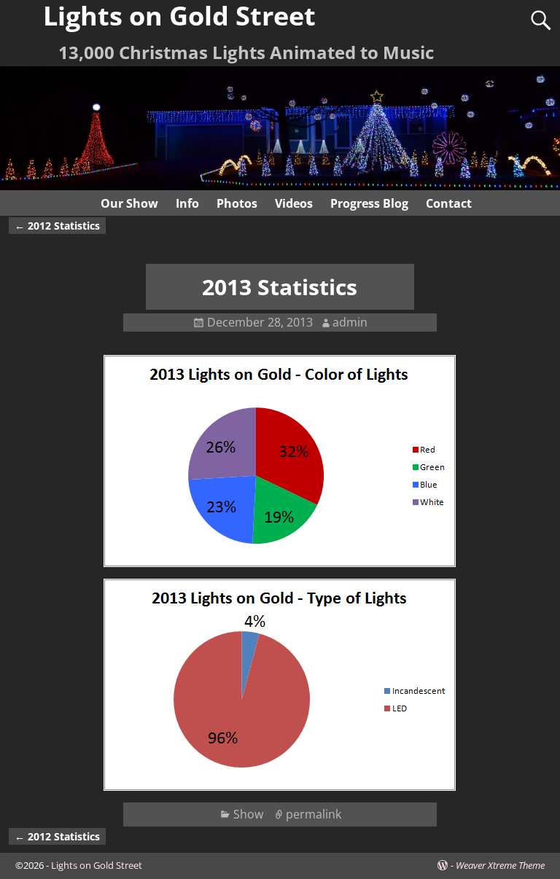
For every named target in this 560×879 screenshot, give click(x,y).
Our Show (129, 203)
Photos (237, 203)
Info (187, 203)
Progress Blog (369, 203)
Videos (294, 203)
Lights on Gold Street (96, 865)
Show (248, 814)
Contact (449, 203)
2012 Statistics (57, 226)
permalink (313, 814)
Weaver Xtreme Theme (500, 865)
